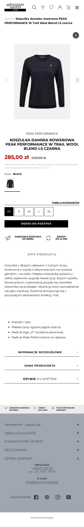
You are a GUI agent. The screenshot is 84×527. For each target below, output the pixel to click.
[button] (77, 80)
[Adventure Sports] (15, 7)
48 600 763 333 (43, 468)
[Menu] (77, 7)
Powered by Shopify (42, 517)
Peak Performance (42, 133)
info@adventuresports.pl (42, 481)
